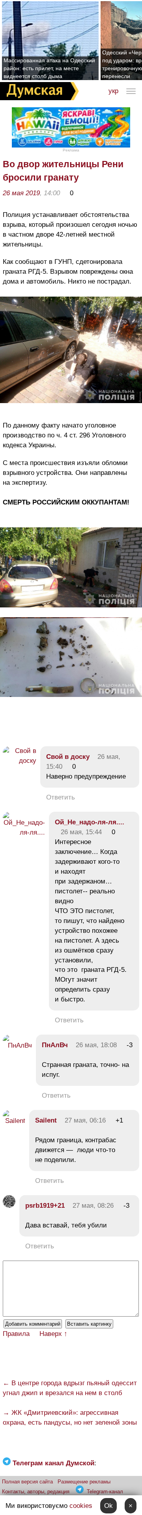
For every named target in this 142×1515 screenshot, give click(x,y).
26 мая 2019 (21, 193)
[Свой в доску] (19, 761)
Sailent (46, 1120)
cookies (80, 1505)
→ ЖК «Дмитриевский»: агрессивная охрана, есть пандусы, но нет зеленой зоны (70, 1417)
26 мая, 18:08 (96, 1045)
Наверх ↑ (53, 1334)
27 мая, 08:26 (93, 1205)
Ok (108, 1505)
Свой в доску (68, 756)
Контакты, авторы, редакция (35, 1491)
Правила (16, 1334)
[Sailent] (14, 1121)
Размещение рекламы (84, 1482)
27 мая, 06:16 (85, 1120)
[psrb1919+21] (9, 1206)
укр (113, 91)
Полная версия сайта (27, 1482)
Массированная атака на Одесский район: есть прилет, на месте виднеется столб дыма (49, 68)
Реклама (71, 150)
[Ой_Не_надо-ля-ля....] (24, 832)
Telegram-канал (105, 1491)
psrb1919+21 (45, 1205)
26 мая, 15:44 (81, 832)
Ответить (60, 797)
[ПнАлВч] (17, 1045)
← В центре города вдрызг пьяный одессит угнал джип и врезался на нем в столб (70, 1388)
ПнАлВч (55, 1045)
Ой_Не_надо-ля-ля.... (89, 822)
